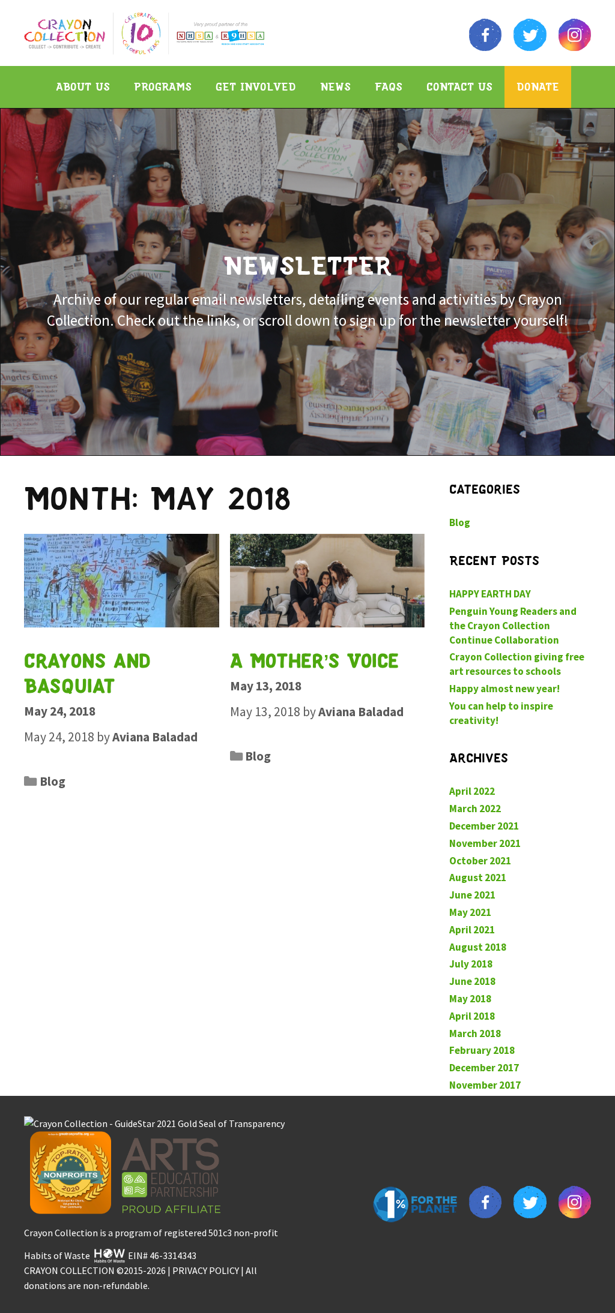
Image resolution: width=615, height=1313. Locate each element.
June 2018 (472, 981)
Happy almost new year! (504, 688)
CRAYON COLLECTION (69, 1270)
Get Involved (256, 86)
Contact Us (459, 86)
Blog (52, 781)
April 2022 (472, 791)
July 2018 (470, 964)
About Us (83, 86)
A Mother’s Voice (314, 660)
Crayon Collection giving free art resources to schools (516, 664)
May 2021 (470, 912)
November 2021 (485, 843)
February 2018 (482, 1050)
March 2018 (475, 1033)
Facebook (485, 35)
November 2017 (485, 1085)
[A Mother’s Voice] (327, 580)
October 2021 (480, 860)
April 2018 (472, 1016)
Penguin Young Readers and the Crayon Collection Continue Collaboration (513, 626)
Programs (163, 86)
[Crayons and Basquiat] (121, 580)
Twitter (530, 35)
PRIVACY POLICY (205, 1270)
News (335, 86)
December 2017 (484, 1067)
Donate (538, 86)
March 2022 (475, 808)
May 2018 (470, 998)
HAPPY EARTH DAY (490, 593)
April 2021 (472, 929)
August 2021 (477, 877)
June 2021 (472, 895)
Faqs (388, 86)
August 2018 (477, 947)
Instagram (575, 35)
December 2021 (484, 826)
